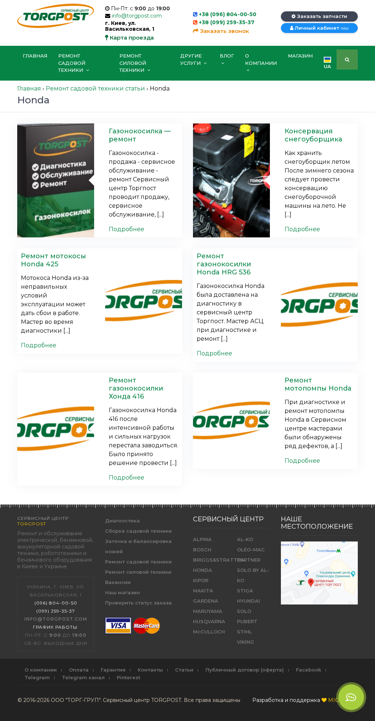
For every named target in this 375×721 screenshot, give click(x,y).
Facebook (308, 670)
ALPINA (202, 539)
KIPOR (200, 580)
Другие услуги (191, 59)
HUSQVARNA (209, 621)
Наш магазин (122, 592)
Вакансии (118, 582)
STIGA (245, 591)
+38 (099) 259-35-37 (227, 22)
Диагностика (122, 521)
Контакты (150, 670)
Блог (227, 56)
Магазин (300, 56)
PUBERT (247, 621)
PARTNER (248, 560)
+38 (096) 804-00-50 (227, 14)
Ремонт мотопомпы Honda (318, 384)
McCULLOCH (209, 632)
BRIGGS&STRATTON (219, 560)
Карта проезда (131, 37)
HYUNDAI (248, 601)
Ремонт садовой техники (71, 63)
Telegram (37, 677)
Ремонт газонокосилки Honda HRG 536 (224, 264)
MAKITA (203, 591)
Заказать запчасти (321, 16)
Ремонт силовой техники (132, 63)
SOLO (244, 611)
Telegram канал (83, 677)
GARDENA (205, 601)
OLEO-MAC (251, 549)
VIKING (245, 642)
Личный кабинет (321, 28)
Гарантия (113, 670)
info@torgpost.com (137, 15)
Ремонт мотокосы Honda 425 (53, 260)
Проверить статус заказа (138, 603)
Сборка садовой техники (138, 531)
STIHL (244, 632)
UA (327, 66)
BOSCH (202, 549)
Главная (35, 56)
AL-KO (245, 539)
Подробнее (126, 229)
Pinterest (128, 677)
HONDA (202, 570)
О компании (261, 59)
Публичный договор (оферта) (244, 670)
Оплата (79, 670)
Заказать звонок (223, 30)
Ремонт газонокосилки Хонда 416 (136, 388)
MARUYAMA (207, 611)
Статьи (184, 670)
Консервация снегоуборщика (313, 135)
